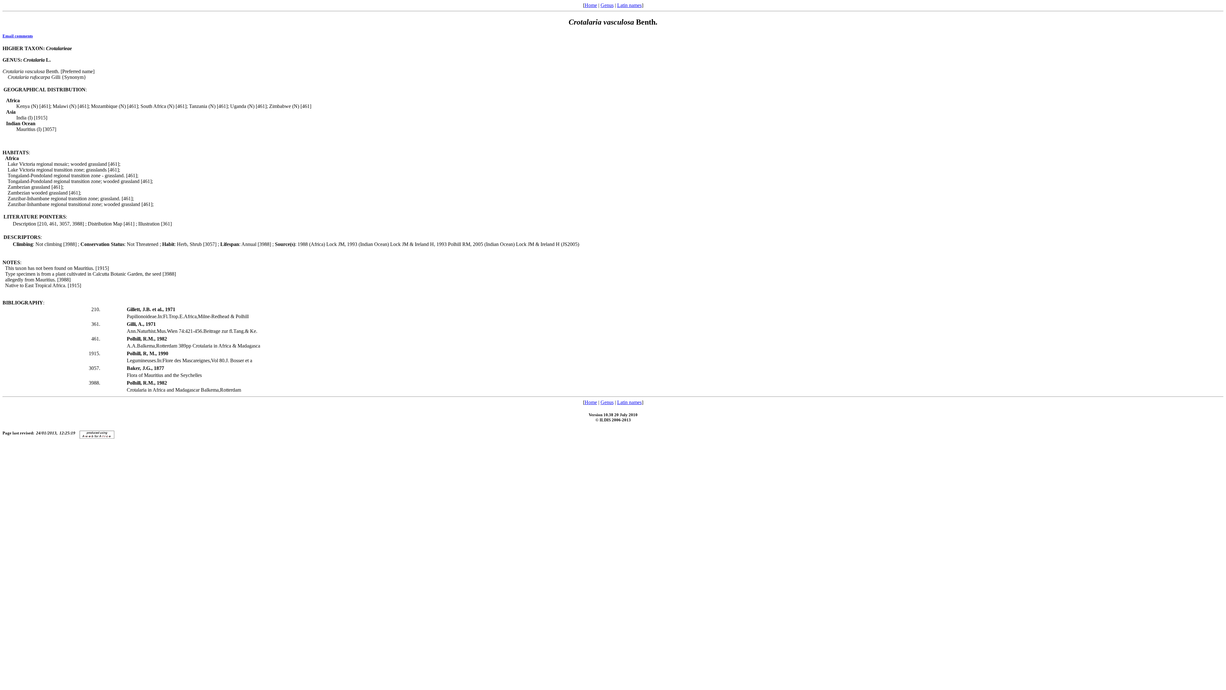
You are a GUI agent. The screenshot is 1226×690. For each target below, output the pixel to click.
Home (591, 5)
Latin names (629, 5)
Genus (607, 5)
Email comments (18, 36)
